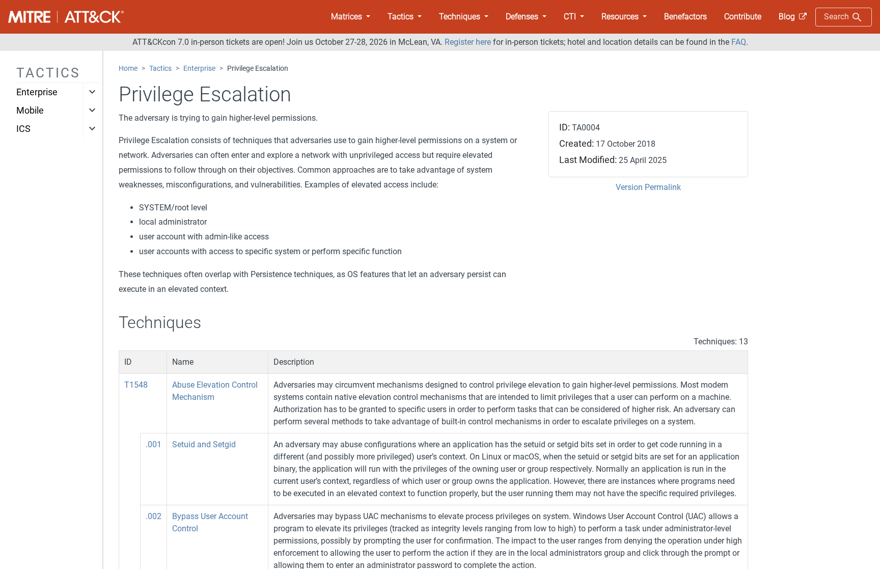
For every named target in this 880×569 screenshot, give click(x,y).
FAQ (738, 42)
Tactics (160, 68)
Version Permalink (648, 187)
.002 (153, 516)
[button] (350, 17)
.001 (153, 444)
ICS (23, 129)
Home (128, 68)
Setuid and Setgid (204, 444)
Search (837, 16)
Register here (468, 42)
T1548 (136, 385)
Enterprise (37, 92)
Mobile (30, 110)
